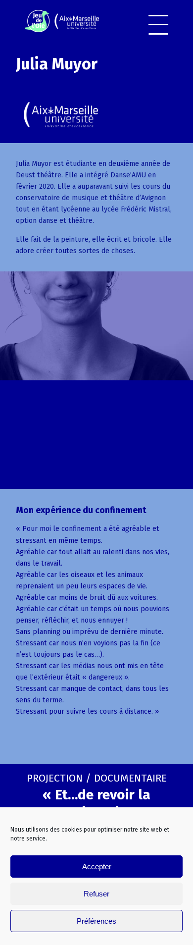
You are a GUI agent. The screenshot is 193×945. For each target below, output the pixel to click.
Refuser (96, 894)
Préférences (96, 921)
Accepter (96, 866)
